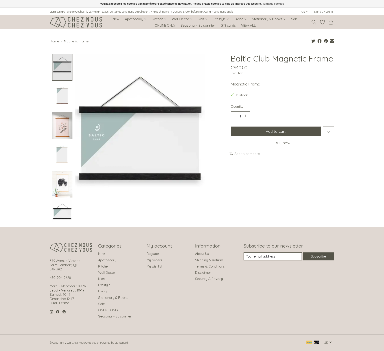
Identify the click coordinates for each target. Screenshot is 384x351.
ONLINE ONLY (165, 25)
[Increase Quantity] (245, 116)
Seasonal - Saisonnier (198, 25)
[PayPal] (309, 343)
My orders (154, 260)
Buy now (282, 142)
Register (153, 254)
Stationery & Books (113, 297)
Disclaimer (203, 272)
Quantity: (237, 106)
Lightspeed (121, 342)
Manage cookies (273, 3)
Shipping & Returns (209, 260)
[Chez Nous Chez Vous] (76, 22)
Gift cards (228, 25)
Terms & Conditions (210, 266)
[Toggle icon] (314, 22)
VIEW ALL (248, 25)
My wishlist (154, 266)
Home (54, 41)
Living (102, 291)
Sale (294, 19)
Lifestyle (104, 285)
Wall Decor (106, 272)
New (116, 19)
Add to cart (276, 131)
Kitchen (104, 266)
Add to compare (247, 154)
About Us (202, 254)
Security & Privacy (209, 279)
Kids (101, 279)
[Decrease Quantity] (235, 116)
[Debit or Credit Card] (317, 343)
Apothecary (107, 260)
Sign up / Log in (323, 11)
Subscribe (318, 256)
